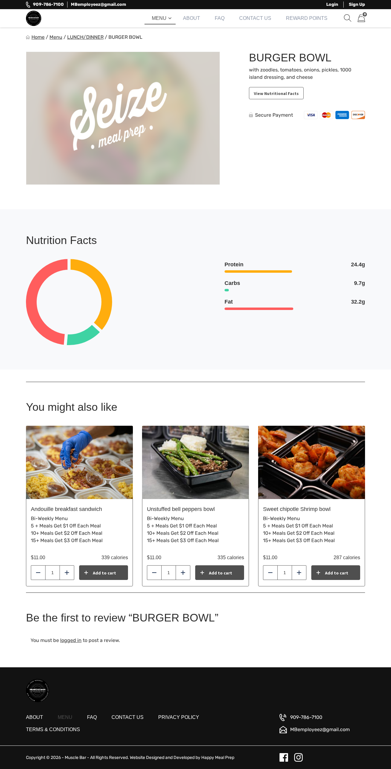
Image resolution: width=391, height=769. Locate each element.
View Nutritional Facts (276, 93)
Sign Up (357, 4)
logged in (71, 640)
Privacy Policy (178, 717)
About (191, 18)
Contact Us (255, 18)
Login (332, 4)
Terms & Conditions (53, 729)
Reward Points (306, 18)
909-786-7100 (48, 4)
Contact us (127, 717)
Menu (159, 18)
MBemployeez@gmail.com (98, 4)
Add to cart (104, 573)
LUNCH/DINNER (85, 37)
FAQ (220, 18)
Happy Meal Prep (217, 757)
